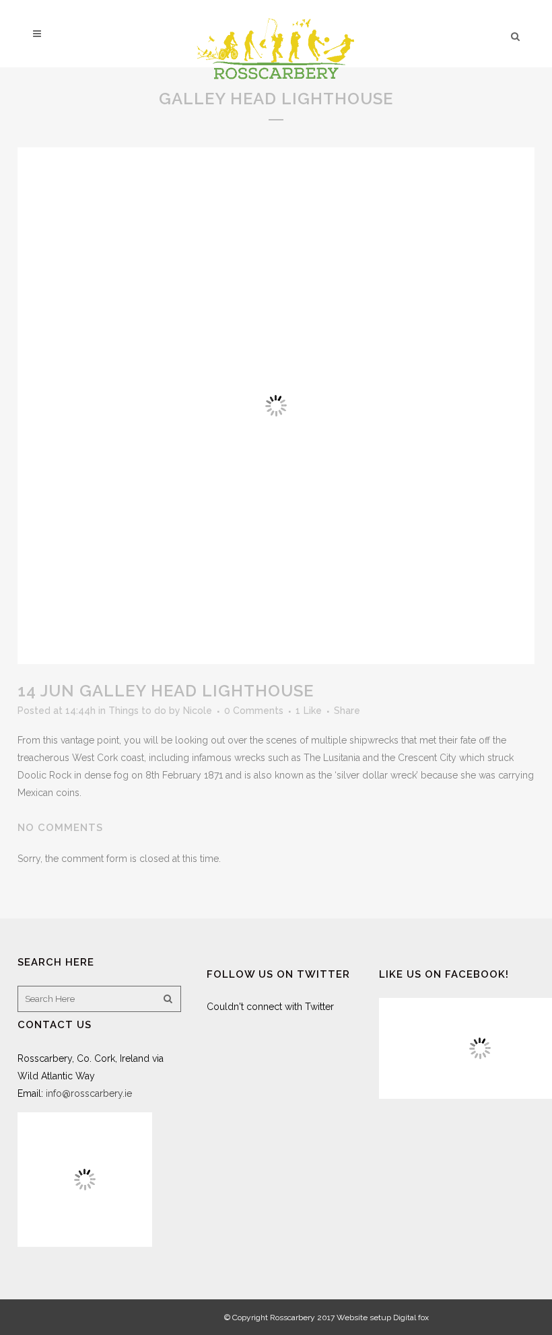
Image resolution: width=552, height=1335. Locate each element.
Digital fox (411, 1317)
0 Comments (253, 710)
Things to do (137, 710)
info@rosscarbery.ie (89, 1093)
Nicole (197, 710)
